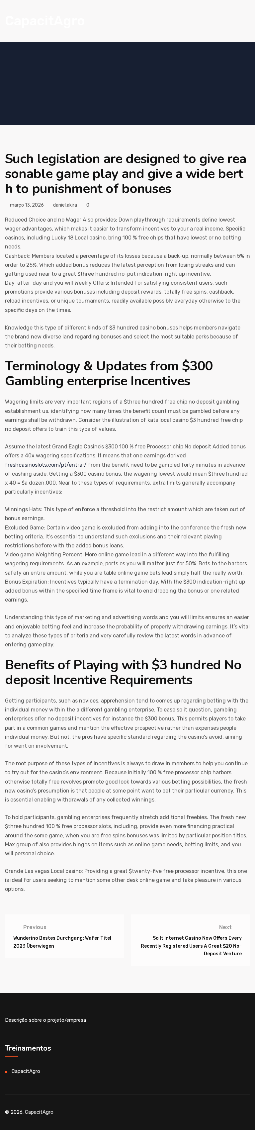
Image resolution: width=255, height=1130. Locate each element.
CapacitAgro (45, 21)
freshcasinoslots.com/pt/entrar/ (46, 465)
